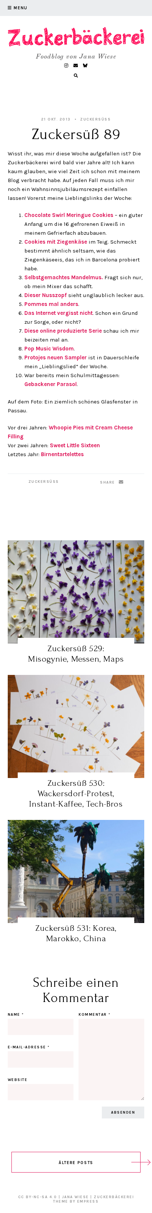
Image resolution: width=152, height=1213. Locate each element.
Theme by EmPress (76, 1201)
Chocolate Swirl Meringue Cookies (68, 215)
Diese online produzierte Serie (63, 330)
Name (16, 1014)
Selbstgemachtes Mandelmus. (63, 277)
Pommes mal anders (51, 304)
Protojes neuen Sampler (55, 357)
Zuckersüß (95, 119)
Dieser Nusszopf (45, 295)
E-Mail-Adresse (29, 1047)
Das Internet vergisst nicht (58, 313)
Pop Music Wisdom (49, 348)
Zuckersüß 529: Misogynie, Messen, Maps (76, 653)
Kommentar (95, 1014)
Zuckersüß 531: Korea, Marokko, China (76, 933)
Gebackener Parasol (50, 384)
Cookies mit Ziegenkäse (55, 241)
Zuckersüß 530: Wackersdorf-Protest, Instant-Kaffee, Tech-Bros (75, 793)
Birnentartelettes (62, 454)
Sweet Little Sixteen (75, 445)
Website (18, 1080)
